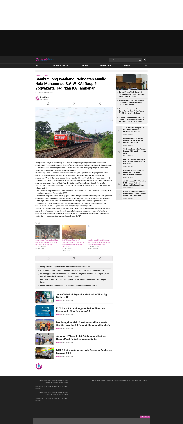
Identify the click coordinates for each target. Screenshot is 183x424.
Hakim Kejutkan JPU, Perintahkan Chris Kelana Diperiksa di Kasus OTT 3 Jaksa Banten (131, 103)
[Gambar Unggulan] (74, 132)
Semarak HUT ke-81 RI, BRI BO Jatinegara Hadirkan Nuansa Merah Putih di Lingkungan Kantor (73, 281)
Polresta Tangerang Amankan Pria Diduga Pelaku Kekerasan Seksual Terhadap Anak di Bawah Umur (131, 119)
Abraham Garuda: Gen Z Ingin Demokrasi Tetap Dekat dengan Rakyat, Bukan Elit (134, 172)
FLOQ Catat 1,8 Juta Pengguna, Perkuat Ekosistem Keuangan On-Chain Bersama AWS (72, 270)
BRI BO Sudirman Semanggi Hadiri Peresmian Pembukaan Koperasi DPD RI (68, 286)
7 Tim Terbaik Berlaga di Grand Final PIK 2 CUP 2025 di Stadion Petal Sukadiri (134, 130)
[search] (140, 60)
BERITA (45, 75)
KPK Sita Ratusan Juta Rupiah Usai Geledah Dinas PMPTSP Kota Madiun (134, 162)
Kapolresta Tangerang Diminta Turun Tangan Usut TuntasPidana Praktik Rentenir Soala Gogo (131, 111)
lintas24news (44, 97)
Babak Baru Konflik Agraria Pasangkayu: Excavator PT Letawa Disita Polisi (133, 140)
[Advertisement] (63, 15)
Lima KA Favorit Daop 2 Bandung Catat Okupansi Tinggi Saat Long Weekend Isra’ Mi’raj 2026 (99, 242)
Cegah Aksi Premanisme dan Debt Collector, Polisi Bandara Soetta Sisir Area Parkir (134, 194)
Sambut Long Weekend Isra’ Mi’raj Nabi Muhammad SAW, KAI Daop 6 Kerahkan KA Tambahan (46, 242)
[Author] (37, 98)
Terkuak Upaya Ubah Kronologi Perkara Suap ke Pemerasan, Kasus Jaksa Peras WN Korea (132, 94)
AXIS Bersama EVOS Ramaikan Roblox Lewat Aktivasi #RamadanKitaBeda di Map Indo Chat (134, 184)
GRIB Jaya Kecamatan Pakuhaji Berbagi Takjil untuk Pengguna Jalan (134, 151)
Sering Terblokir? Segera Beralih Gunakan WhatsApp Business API (65, 267)
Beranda (38, 75)
